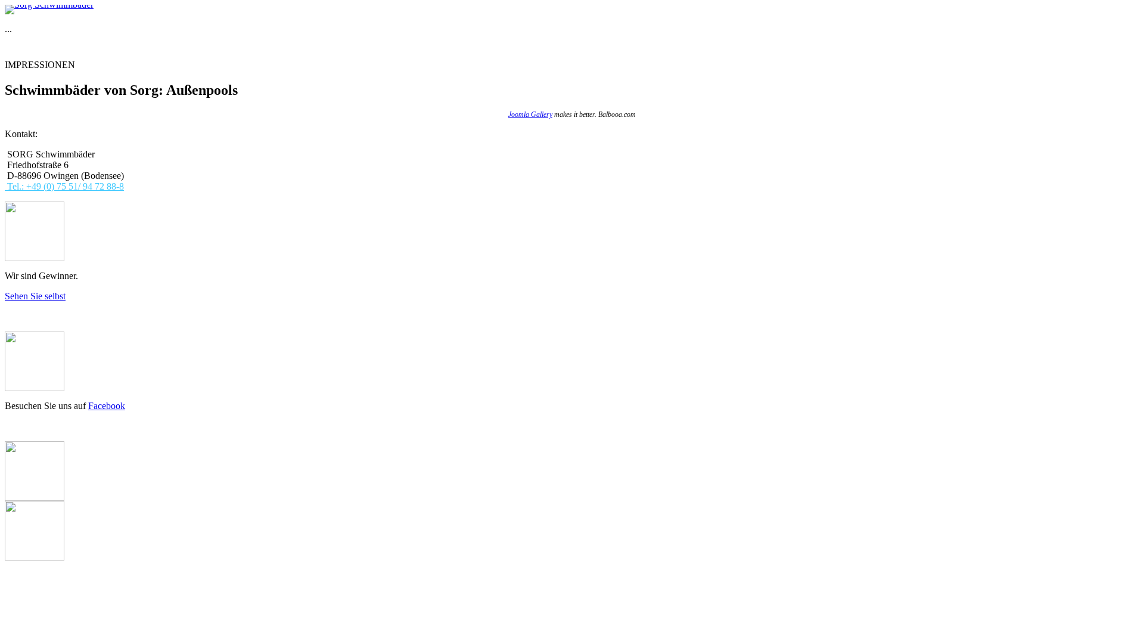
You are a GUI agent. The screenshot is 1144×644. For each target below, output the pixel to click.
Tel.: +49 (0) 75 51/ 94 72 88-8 (64, 186)
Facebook (106, 406)
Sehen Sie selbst (35, 296)
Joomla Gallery (530, 114)
